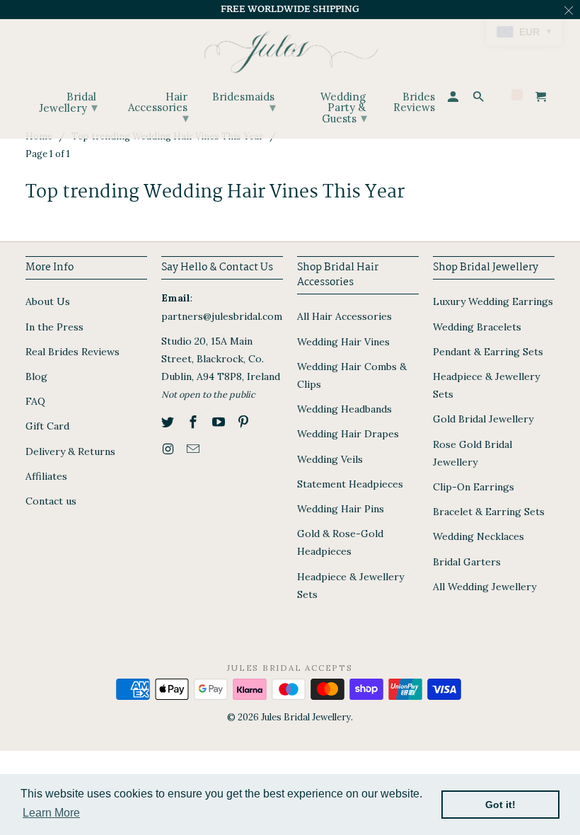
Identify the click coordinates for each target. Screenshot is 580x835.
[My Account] (454, 99)
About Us (47, 301)
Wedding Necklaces (478, 536)
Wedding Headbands (344, 409)
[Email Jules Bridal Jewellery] (194, 449)
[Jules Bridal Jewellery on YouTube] (220, 422)
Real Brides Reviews (72, 351)
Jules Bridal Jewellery (306, 717)
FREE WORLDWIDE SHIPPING (290, 9)
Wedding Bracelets (477, 327)
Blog (36, 376)
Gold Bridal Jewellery (483, 419)
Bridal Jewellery (68, 102)
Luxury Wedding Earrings (493, 301)
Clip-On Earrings (473, 486)
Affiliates (46, 476)
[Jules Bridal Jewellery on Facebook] (194, 422)
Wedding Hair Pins (340, 508)
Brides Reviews (413, 102)
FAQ (35, 401)
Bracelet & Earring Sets (489, 511)
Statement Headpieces (350, 484)
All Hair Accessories (344, 316)
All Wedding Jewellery (484, 586)
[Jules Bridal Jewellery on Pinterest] (245, 422)
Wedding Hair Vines (343, 341)
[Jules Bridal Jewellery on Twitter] (169, 422)
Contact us (50, 501)
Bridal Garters (467, 561)
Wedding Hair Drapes (348, 433)
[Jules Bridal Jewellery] (290, 48)
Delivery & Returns (70, 451)
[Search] (479, 99)
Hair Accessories (158, 108)
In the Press (54, 327)
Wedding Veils (330, 459)
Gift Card (47, 426)
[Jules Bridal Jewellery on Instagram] (169, 449)
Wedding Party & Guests (343, 108)
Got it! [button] (500, 804)
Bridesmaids (244, 102)
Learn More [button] (51, 813)
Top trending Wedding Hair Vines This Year (215, 192)
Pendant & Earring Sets (488, 351)
